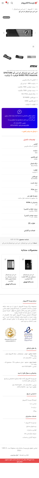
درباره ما (33, 407)
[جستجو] (12, 3)
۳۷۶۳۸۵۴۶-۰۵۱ (26, 366)
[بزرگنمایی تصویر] (33, 46)
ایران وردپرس (14, 455)
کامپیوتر (30, 9)
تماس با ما (33, 404)
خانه (36, 9)
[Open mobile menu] (3, 3)
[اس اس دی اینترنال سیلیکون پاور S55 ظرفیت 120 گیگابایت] (28, 264)
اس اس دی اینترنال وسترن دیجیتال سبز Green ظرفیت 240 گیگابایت (10, 278)
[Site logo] (29, 3)
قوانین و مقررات (31, 430)
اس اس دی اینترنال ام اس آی (28, 11)
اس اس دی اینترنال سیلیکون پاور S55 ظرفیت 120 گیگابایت (28, 277)
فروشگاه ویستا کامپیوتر (29, 400)
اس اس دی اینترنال (19, 9)
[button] (35, 33)
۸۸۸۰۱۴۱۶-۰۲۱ (17, 123)
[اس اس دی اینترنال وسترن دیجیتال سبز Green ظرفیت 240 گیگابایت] (10, 264)
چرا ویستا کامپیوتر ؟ (30, 423)
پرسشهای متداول (31, 426)
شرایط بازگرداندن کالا (30, 434)
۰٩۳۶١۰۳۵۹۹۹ (14, 125)
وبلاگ (34, 411)
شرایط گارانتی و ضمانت (29, 437)
